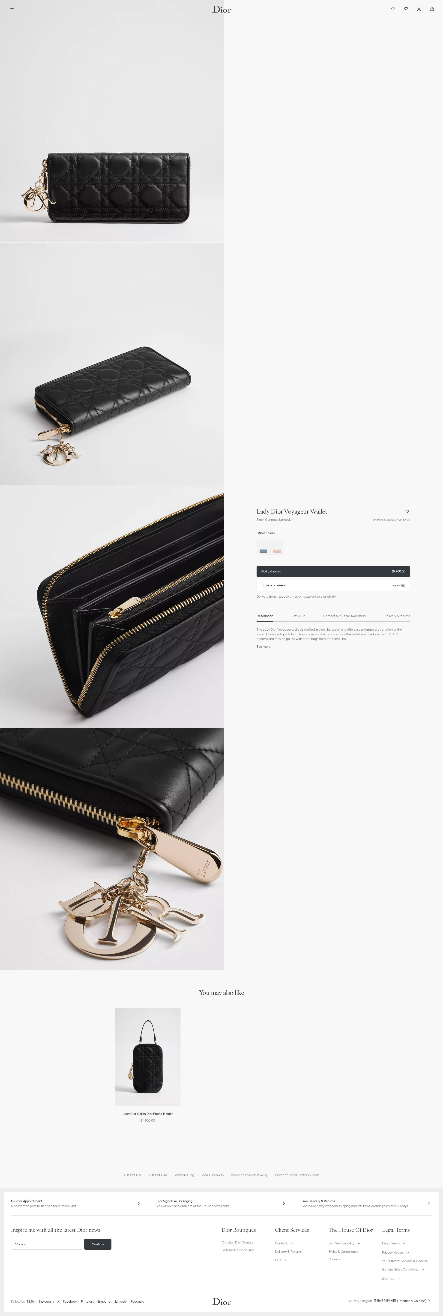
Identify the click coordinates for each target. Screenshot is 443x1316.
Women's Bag (184, 1175)
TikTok (31, 1301)
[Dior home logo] (221, 9)
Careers (334, 1259)
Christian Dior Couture (238, 1242)
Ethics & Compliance (344, 1251)
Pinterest (87, 1301)
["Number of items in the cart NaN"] (432, 9)
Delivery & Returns (288, 1251)
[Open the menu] (12, 9)
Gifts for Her (132, 1175)
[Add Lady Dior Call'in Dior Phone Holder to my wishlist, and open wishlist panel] (180, 1017)
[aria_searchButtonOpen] (393, 9)
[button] (112, 121)
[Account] (419, 9)
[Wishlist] (406, 9)
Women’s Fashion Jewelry (249, 1175)
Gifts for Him (158, 1175)
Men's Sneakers (212, 1175)
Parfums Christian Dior (238, 1250)
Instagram (46, 1301)
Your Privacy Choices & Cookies (405, 1261)
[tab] (265, 616)
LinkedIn (121, 1301)
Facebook (70, 1301)
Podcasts (137, 1301)
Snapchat (104, 1301)
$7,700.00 (333, 571)
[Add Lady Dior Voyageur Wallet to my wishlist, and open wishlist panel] (407, 511)
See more (263, 646)
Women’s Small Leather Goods (297, 1175)
